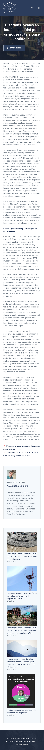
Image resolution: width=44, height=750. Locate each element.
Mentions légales (22, 744)
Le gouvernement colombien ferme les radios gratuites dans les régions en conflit (22, 596)
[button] (32, 8)
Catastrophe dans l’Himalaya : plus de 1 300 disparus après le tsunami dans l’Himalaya (22, 556)
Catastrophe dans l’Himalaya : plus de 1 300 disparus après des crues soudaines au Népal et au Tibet (22, 630)
